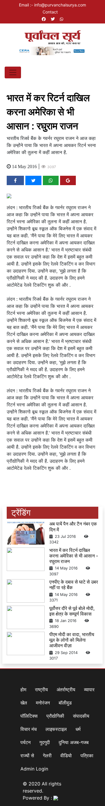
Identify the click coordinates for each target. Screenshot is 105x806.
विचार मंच (28, 729)
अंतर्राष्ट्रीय (66, 689)
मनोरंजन (43, 703)
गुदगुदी (44, 742)
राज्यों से (27, 755)
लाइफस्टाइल (56, 729)
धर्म (78, 729)
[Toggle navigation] (13, 72)
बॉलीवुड (65, 703)
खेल (23, 703)
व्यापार (89, 689)
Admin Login (34, 769)
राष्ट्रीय (41, 689)
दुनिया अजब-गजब (74, 742)
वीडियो (66, 755)
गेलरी (47, 755)
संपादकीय (81, 716)
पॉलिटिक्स (29, 716)
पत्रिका (86, 755)
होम (23, 689)
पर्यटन (25, 742)
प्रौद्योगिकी (55, 716)
